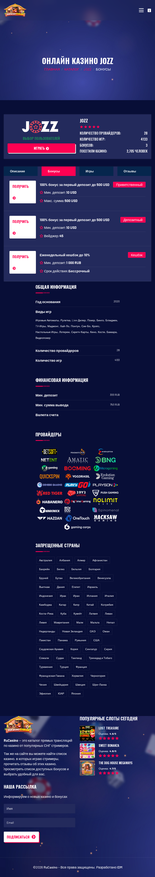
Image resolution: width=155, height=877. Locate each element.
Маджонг (52, 326)
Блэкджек (111, 320)
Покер (91, 320)
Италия (109, 595)
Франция (81, 666)
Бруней (43, 578)
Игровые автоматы (47, 320)
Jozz (87, 69)
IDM (119, 867)
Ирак (63, 595)
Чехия (43, 684)
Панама (63, 640)
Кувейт (78, 613)
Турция (64, 666)
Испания (92, 595)
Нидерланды (47, 631)
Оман (106, 631)
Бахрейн (44, 569)
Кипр (76, 604)
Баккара (112, 332)
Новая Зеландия (72, 631)
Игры (90, 171)
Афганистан (99, 560)
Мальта (94, 622)
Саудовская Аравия (51, 649)
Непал (111, 622)
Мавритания (61, 622)
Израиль (92, 586)
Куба (63, 613)
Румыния (80, 640)
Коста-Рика (46, 613)
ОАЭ (92, 631)
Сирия (108, 649)
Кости (101, 332)
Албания (64, 560)
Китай (90, 604)
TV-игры (41, 326)
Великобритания (80, 578)
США (96, 640)
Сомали (44, 657)
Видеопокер (43, 337)
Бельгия (76, 569)
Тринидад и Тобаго (100, 657)
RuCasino (50, 867)
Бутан (59, 578)
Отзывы (130, 171)
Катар (62, 604)
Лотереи (64, 332)
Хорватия (77, 675)
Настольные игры (46, 332)
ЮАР (61, 693)
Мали (79, 622)
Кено (93, 332)
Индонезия (46, 595)
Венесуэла (104, 578)
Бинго (100, 320)
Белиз (60, 569)
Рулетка (65, 320)
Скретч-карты (79, 332)
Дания (61, 586)
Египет (76, 586)
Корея (74, 649)
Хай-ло (64, 326)
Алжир (81, 560)
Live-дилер (79, 320)
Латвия (93, 613)
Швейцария (61, 684)
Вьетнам (44, 586)
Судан (60, 657)
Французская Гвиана (51, 675)
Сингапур (91, 649)
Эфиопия (45, 693)
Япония (76, 693)
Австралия (45, 560)
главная (52, 69)
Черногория (98, 675)
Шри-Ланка (99, 684)
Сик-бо (85, 326)
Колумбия (107, 604)
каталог (71, 69)
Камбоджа (45, 604)
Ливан (108, 613)
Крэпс (95, 326)
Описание (17, 171)
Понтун (75, 326)
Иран (76, 595)
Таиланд (76, 657)
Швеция (80, 684)
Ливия (43, 622)
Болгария (94, 569)
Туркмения (46, 666)
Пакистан (45, 640)
